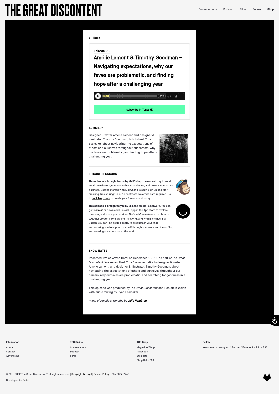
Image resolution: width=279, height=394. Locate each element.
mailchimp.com (101, 198)
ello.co (99, 210)
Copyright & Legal (81, 374)
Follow (257, 9)
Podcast (228, 9)
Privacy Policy (101, 374)
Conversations (208, 9)
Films (243, 9)
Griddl (25, 380)
